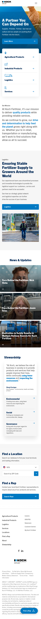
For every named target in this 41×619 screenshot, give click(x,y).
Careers (27, 516)
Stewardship (6, 544)
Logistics (7, 207)
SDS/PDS (27, 519)
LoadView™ (33, 584)
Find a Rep (27, 611)
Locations (5, 532)
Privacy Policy (6, 571)
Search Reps (8, 496)
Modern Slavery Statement (10, 575)
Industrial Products (9, 520)
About (4, 540)
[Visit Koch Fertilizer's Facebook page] (19, 551)
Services (5, 528)
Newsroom (28, 523)
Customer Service (30, 527)
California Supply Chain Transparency (22, 573)
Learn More (8, 41)
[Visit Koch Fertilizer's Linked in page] (22, 551)
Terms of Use (24, 575)
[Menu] (36, 3)
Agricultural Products (10, 516)
